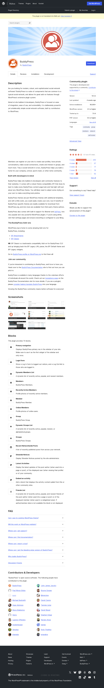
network (92, 131)
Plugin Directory (13, 10)
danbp (43, 625)
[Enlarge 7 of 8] (23, 324)
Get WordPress (94, 3)
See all (93, 178)
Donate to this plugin (77, 215)
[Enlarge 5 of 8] (43, 313)
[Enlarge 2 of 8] (43, 303)
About (10, 654)
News (10, 657)
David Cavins (46, 600)
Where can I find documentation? (20, 537)
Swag (64, 664)
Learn (46, 654)
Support (93, 74)
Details (12, 74)
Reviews (23, 74)
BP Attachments (17, 236)
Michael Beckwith (19, 600)
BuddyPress (26, 65)
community (86, 127)
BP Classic (15, 239)
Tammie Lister (46, 605)
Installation (35, 74)
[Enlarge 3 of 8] (62, 303)
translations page (51, 278)
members (85, 131)
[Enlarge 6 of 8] (62, 313)
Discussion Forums (15, 563)
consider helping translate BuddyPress (27, 284)
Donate (65, 660)
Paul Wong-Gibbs (18, 590)
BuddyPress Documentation (32, 267)
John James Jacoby (48, 586)
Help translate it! (66, 16)
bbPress (57, 212)
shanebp (15, 634)
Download (91, 63)
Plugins (28, 660)
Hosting (10, 660)
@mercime (45, 595)
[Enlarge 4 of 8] (23, 313)
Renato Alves (46, 620)
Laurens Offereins (18, 620)
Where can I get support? (17, 531)
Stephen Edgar (46, 615)
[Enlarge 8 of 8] (43, 324)
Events (64, 657)
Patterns (29, 664)
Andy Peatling (46, 630)
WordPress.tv (49, 664)
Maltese (30, 675)
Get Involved (66, 654)
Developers (48, 660)
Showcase (29, 654)
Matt (82, 657)
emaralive (44, 634)
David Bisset (45, 610)
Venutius (15, 630)
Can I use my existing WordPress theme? (23, 518)
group (93, 127)
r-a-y (14, 595)
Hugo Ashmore (17, 605)
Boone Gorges (46, 590)
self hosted (91, 135)
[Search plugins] (30, 23)
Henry (14, 615)
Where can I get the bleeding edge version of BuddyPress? (30, 550)
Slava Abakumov (18, 610)
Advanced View (75, 141)
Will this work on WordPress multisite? (22, 524)
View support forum (77, 195)
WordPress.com (86, 654)
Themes (29, 657)
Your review (74, 178)
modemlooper (17, 625)
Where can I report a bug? (18, 544)
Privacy (10, 664)
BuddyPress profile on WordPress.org (27, 254)
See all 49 (92, 122)
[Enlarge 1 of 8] (23, 303)
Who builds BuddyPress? (17, 556)
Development (49, 74)
